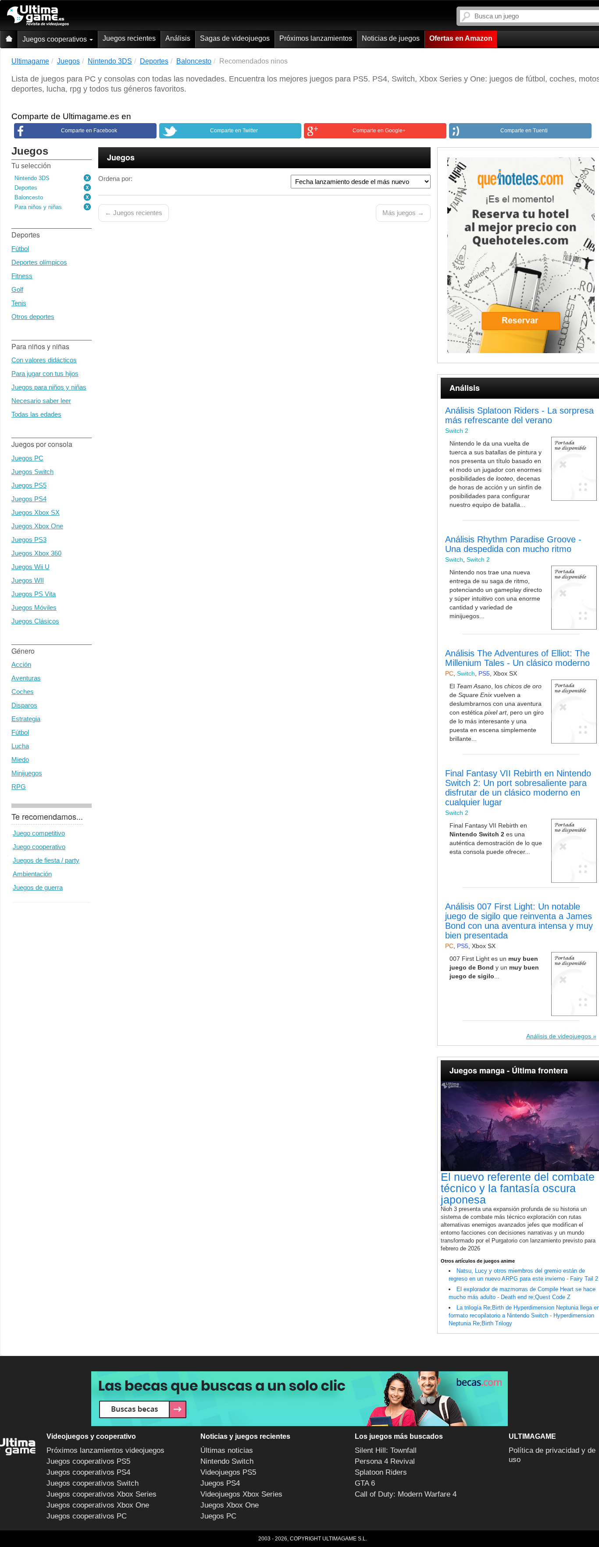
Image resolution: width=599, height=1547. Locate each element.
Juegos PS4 (28, 499)
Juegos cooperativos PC (86, 1516)
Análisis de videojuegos (558, 1036)
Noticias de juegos (391, 38)
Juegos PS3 (28, 539)
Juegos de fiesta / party (46, 860)
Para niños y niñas (38, 207)
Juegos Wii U (30, 566)
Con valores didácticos (44, 360)
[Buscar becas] (299, 1398)
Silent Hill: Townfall (386, 1450)
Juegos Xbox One (37, 526)
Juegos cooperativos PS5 (88, 1461)
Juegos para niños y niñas (48, 387)
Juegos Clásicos (35, 621)
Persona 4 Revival (385, 1461)
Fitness (21, 276)
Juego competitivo (39, 833)
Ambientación (32, 874)
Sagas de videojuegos (235, 38)
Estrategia (25, 718)
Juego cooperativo (39, 846)
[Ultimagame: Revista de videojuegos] (8, 39)
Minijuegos (26, 773)
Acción (21, 664)
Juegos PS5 (28, 485)
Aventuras (26, 678)
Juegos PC (27, 458)
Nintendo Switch (226, 1461)
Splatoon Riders (381, 1472)
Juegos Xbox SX (35, 512)
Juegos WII (27, 580)
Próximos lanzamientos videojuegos (105, 1450)
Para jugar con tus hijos (44, 373)
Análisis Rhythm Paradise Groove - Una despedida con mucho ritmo (513, 544)
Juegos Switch (32, 471)
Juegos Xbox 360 (36, 553)
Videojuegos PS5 (228, 1472)
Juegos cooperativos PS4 (88, 1472)
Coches (22, 691)
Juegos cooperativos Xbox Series (101, 1494)
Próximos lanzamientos (315, 38)
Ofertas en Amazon (460, 38)
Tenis (18, 303)
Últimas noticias (226, 1450)
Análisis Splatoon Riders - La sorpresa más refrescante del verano (519, 415)
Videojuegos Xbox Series (241, 1494)
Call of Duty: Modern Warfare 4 (405, 1494)
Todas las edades (36, 414)
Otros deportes (32, 316)
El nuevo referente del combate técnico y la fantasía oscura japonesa (518, 1188)
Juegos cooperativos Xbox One (97, 1505)
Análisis (177, 38)
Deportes (25, 187)
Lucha (20, 746)
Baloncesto (28, 197)
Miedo (20, 759)
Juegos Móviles (34, 607)
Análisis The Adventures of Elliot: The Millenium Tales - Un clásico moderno (517, 658)
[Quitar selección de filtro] (88, 178)
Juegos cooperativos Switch (92, 1483)
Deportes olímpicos (39, 262)
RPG (18, 786)
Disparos (24, 705)
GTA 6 (365, 1483)
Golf (17, 289)
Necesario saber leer (41, 400)
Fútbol (20, 248)
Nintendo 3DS (32, 178)
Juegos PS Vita (33, 594)
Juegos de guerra (38, 887)
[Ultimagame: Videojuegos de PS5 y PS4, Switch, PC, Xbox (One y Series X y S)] (38, 15)
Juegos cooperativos (55, 39)
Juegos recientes (129, 38)
